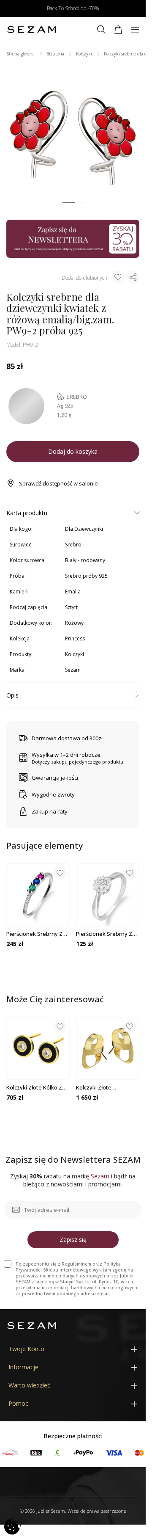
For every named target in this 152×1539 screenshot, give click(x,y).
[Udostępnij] (133, 277)
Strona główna (20, 54)
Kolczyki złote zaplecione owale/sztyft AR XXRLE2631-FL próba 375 (107, 1087)
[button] (68, 202)
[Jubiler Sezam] (31, 29)
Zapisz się (73, 1240)
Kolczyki (84, 54)
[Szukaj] (101, 29)
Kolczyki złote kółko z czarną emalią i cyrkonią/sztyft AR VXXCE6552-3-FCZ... (34, 1087)
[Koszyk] (118, 29)
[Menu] (135, 29)
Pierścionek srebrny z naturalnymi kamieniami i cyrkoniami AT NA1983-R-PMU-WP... (37, 934)
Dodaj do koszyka (73, 451)
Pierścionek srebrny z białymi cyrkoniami (104, 934)
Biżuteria (55, 54)
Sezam (73, 669)
